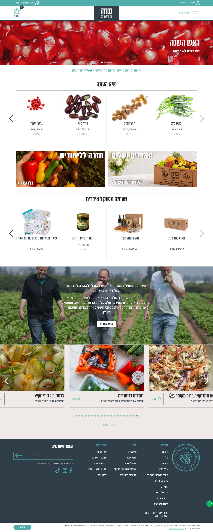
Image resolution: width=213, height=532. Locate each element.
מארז (192, 138)
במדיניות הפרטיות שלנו (176, 529)
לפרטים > (155, 399)
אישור (22, 527)
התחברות (183, 2)
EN (17, 2)
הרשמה (192, 2)
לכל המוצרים (184, 13)
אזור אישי (101, 452)
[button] (11, 118)
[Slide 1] (102, 62)
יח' (100, 254)
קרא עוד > (106, 324)
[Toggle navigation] (195, 13)
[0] (17, 11)
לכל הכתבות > (107, 425)
